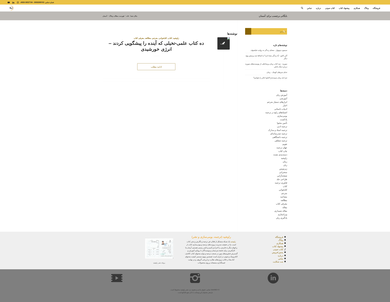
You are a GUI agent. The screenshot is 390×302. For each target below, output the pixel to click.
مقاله (284, 207)
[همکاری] (285, 243)
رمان (285, 161)
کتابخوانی (163, 38)
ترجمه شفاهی (281, 140)
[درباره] (285, 255)
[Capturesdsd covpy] (11, 8)
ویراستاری (282, 214)
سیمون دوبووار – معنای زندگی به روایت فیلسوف (269, 50)
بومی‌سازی (282, 115)
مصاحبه (283, 196)
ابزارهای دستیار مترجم (277, 101)
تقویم (284, 143)
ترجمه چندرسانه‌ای (278, 133)
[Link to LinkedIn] (13, 2)
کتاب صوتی (278, 249)
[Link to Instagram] (18, 2)
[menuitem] (376, 8)
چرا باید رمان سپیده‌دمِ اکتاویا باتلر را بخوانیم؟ (270, 77)
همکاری (279, 243)
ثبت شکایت (278, 261)
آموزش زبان (281, 94)
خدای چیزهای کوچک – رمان (277, 72)
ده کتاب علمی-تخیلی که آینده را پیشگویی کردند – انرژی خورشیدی (156, 46)
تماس (280, 258)
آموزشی (283, 98)
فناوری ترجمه (281, 182)
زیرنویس (283, 168)
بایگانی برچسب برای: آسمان (273, 15)
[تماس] (285, 258)
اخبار (285, 105)
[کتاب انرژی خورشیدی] (223, 43)
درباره (280, 255)
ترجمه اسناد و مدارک (277, 129)
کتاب (170, 38)
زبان (285, 164)
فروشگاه (279, 236)
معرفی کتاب (139, 38)
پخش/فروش (277, 252)
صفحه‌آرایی (282, 175)
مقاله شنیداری (280, 210)
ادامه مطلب (156, 66)
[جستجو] (302, 8)
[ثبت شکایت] (285, 261)
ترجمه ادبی (282, 126)
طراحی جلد (282, 179)
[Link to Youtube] (8, 2)
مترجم (155, 38)
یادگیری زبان (281, 217)
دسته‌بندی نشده (280, 154)
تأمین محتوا (282, 122)
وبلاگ (280, 239)
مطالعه (148, 38)
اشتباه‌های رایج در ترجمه (276, 112)
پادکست (283, 119)
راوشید (176, 38)
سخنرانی (283, 172)
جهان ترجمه (282, 147)
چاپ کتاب (282, 150)
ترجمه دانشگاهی (279, 136)
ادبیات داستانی (280, 108)
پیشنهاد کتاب (277, 246)
